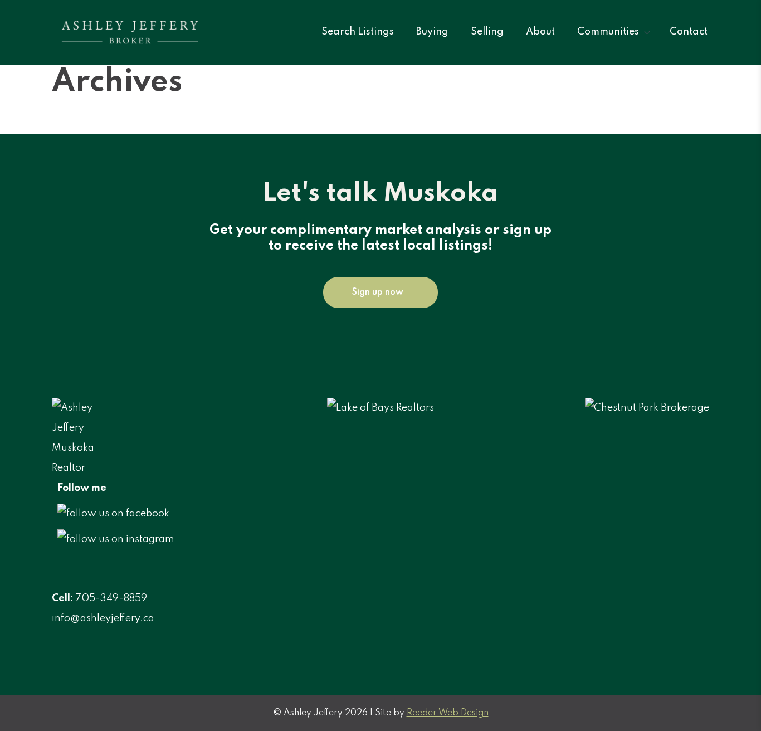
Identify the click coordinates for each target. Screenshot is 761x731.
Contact (689, 32)
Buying (432, 32)
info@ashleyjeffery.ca (103, 618)
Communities (608, 32)
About (540, 32)
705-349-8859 (111, 598)
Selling (487, 32)
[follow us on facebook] (113, 514)
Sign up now (377, 292)
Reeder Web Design (448, 713)
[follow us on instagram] (115, 539)
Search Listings (357, 32)
